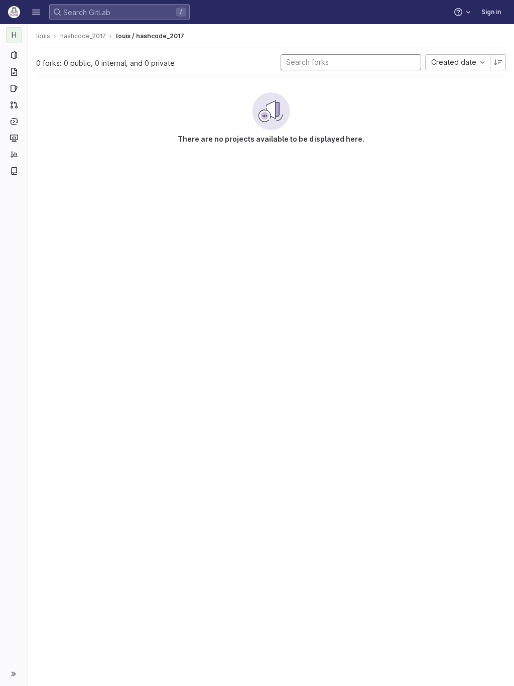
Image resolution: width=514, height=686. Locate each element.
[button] (36, 12)
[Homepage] (14, 12)
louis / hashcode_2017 (150, 36)
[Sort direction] (498, 62)
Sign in (491, 12)
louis (43, 36)
